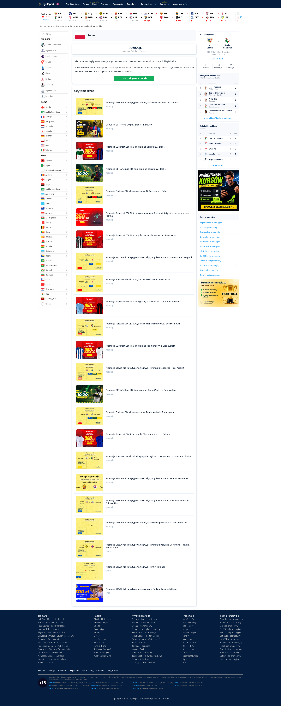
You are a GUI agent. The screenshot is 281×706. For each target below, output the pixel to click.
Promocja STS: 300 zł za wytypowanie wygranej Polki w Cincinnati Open (141, 589)
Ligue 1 (97, 636)
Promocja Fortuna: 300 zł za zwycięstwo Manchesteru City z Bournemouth (143, 323)
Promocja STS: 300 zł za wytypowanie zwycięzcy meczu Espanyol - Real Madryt (145, 368)
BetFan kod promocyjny (230, 636)
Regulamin (74, 670)
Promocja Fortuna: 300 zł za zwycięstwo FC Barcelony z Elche (136, 191)
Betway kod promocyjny (230, 656)
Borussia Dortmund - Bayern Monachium (56, 636)
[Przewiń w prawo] (240, 17)
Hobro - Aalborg (139, 643)
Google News (112, 670)
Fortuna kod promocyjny (230, 623)
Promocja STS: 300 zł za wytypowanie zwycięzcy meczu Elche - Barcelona (142, 102)
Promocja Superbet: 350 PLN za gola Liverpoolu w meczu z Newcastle (141, 235)
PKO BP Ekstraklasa (102, 619)
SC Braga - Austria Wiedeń (143, 663)
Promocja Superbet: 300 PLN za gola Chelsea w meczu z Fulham (138, 434)
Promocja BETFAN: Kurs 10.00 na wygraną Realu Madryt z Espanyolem (141, 390)
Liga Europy (188, 626)
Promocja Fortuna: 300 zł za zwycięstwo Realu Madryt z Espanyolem (140, 412)
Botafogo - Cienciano (141, 646)
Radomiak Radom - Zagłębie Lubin (53, 646)
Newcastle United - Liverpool (51, 656)
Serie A (97, 632)
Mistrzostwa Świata (102, 656)
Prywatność (62, 670)
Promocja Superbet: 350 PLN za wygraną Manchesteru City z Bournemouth (143, 301)
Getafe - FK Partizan (140, 659)
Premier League (101, 623)
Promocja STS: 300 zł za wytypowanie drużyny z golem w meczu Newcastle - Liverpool (149, 257)
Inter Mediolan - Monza (48, 629)
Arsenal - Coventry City (142, 626)
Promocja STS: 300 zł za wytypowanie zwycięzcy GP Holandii (135, 567)
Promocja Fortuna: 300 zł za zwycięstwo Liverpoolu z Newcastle (138, 279)
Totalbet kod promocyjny (231, 643)
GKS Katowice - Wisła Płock (50, 653)
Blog (91, 670)
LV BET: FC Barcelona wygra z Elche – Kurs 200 (129, 124)
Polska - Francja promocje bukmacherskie (84, 26)
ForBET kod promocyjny (230, 629)
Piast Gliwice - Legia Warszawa (51, 626)
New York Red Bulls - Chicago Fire (53, 643)
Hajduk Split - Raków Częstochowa (147, 656)
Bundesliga (99, 629)
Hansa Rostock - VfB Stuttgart (144, 632)
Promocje (48, 26)
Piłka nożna (59, 26)
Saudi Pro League (101, 653)
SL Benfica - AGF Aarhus (142, 653)
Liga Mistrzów (100, 639)
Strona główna (41, 26)
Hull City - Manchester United (51, 619)
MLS (184, 663)
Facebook (100, 670)
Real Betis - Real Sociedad (143, 623)
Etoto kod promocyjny (229, 653)
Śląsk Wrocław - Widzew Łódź (51, 632)
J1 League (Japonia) (102, 649)
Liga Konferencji (189, 623)
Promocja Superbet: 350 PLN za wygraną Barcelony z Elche (135, 147)
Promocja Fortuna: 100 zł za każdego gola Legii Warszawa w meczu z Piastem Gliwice (148, 456)
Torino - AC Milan (45, 663)
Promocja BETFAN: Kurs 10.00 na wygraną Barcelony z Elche (136, 169)
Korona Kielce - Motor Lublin (50, 623)
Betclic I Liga (99, 643)
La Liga (97, 626)
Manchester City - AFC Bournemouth (54, 649)
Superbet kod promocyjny (231, 619)
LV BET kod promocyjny (230, 639)
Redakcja (51, 670)
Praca (84, 670)
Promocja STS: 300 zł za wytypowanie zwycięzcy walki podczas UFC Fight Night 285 (146, 522)
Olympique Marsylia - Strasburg (146, 629)
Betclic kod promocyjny (230, 632)
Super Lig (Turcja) (190, 656)
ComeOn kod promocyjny (231, 649)
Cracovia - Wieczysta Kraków (144, 619)
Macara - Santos (139, 649)
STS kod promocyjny (229, 626)
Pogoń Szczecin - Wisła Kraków (52, 659)
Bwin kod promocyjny (229, 659)
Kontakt (41, 670)
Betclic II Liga (100, 646)
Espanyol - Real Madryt (48, 639)
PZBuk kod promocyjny (230, 646)
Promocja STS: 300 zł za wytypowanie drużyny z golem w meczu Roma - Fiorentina (147, 478)
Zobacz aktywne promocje (134, 78)
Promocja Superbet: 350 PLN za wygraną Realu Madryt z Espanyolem (140, 346)
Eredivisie (187, 653)
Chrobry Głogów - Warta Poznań (146, 639)
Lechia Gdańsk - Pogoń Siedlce (145, 636)
